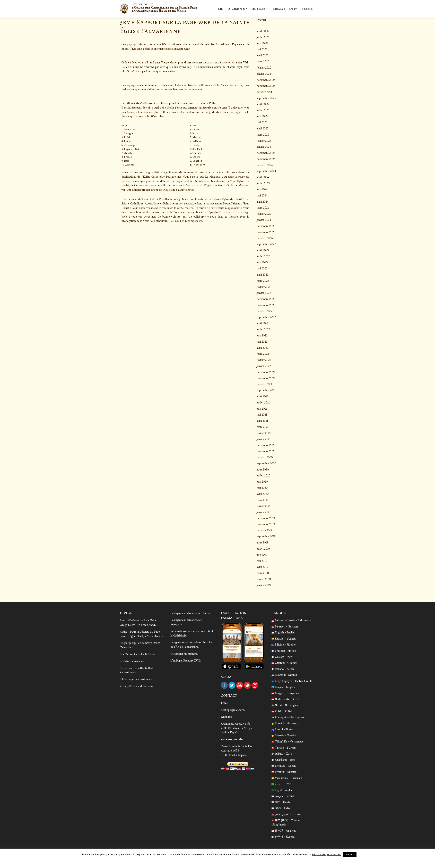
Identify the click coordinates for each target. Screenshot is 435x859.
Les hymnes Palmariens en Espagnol (186, 622)
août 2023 (263, 250)
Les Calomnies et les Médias (137, 654)
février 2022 (264, 360)
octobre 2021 (264, 384)
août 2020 (263, 469)
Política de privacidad (326, 854)
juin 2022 (262, 335)
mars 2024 (263, 207)
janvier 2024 (264, 220)
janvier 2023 (264, 292)
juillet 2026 (263, 37)
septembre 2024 (266, 171)
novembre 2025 (266, 85)
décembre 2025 (266, 80)
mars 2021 (263, 427)
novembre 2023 (266, 232)
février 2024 (264, 213)
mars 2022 (263, 353)
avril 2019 (262, 567)
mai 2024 (262, 195)
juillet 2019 (263, 548)
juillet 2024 (263, 183)
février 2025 (264, 140)
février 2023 (264, 287)
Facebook (224, 685)
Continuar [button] (349, 854)
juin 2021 (262, 408)
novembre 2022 (266, 305)
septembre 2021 (266, 390)
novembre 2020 (266, 451)
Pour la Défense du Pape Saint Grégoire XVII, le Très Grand (138, 622)
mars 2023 (263, 280)
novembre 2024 (266, 159)
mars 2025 (263, 134)
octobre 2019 (264, 530)
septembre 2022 (266, 317)
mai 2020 (262, 487)
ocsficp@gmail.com (232, 710)
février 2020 (264, 506)
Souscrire (307, 8)
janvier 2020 (264, 512)
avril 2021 (262, 420)
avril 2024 (263, 201)
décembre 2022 (266, 299)
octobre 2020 (265, 457)
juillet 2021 (263, 402)
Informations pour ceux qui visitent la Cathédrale (191, 633)
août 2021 (262, 396)
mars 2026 (263, 61)
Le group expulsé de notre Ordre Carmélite (140, 645)
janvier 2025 (264, 146)
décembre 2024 (266, 152)
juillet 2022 (263, 329)
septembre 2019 (266, 536)
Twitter (232, 685)
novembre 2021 (266, 378)
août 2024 (263, 177)
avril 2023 (263, 274)
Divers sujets (258, 8)
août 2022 (262, 323)
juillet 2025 (263, 110)
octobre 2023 (265, 238)
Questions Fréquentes (183, 653)
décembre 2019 (266, 518)
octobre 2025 (265, 92)
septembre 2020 (266, 463)
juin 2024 (262, 189)
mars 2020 (263, 500)
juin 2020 (262, 481)
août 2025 (263, 104)
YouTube (239, 685)
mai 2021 (262, 414)
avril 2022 (262, 347)
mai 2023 (262, 268)
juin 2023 (262, 262)
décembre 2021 (266, 372)
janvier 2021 (264, 439)
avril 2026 (262, 55)
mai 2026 (262, 49)
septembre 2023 (266, 244)
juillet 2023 (263, 256)
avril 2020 (263, 494)
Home (220, 8)
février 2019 (264, 579)
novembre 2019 (266, 524)
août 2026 (263, 31)
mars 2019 (263, 573)
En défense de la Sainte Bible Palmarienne (137, 670)
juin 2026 (262, 43)
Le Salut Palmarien (131, 661)
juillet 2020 (263, 475)
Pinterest (247, 685)
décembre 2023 (266, 226)
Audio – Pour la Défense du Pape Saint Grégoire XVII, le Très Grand (141, 633)
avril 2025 (262, 128)
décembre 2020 (266, 445)
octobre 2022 (264, 311)
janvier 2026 (264, 73)
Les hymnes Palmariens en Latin (189, 613)
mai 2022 (262, 341)
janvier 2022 (264, 366)
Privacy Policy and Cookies (136, 686)
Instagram (254, 685)
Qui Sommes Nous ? (237, 8)
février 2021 (264, 433)
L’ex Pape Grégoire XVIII (185, 660)
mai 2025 (262, 122)
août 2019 (262, 542)
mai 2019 (262, 561)
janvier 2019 (264, 585)
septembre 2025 (266, 98)
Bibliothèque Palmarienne (135, 679)
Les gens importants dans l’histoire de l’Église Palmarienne (191, 644)
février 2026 (264, 67)
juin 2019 (262, 554)
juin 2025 (262, 116)
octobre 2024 (265, 165)
